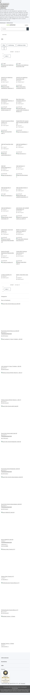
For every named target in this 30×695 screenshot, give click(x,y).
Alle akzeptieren (4, 4)
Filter (3, 45)
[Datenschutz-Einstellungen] (0, 1)
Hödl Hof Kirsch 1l (20, 166)
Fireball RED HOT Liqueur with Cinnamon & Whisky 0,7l (22, 122)
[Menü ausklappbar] (3, 25)
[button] (21, 25)
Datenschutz (10, 22)
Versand (23, 683)
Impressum (3, 22)
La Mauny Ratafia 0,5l (6, 274)
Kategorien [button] (4, 296)
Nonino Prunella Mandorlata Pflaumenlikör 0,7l (7, 253)
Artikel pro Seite (21, 45)
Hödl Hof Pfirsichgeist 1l (22, 187)
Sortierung (11, 45)
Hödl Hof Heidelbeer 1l (21, 144)
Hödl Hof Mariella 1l (6, 187)
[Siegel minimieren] (9, 672)
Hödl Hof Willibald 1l (6, 208)
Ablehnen (3, 7)
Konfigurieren (4, 6)
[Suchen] (28, 28)
